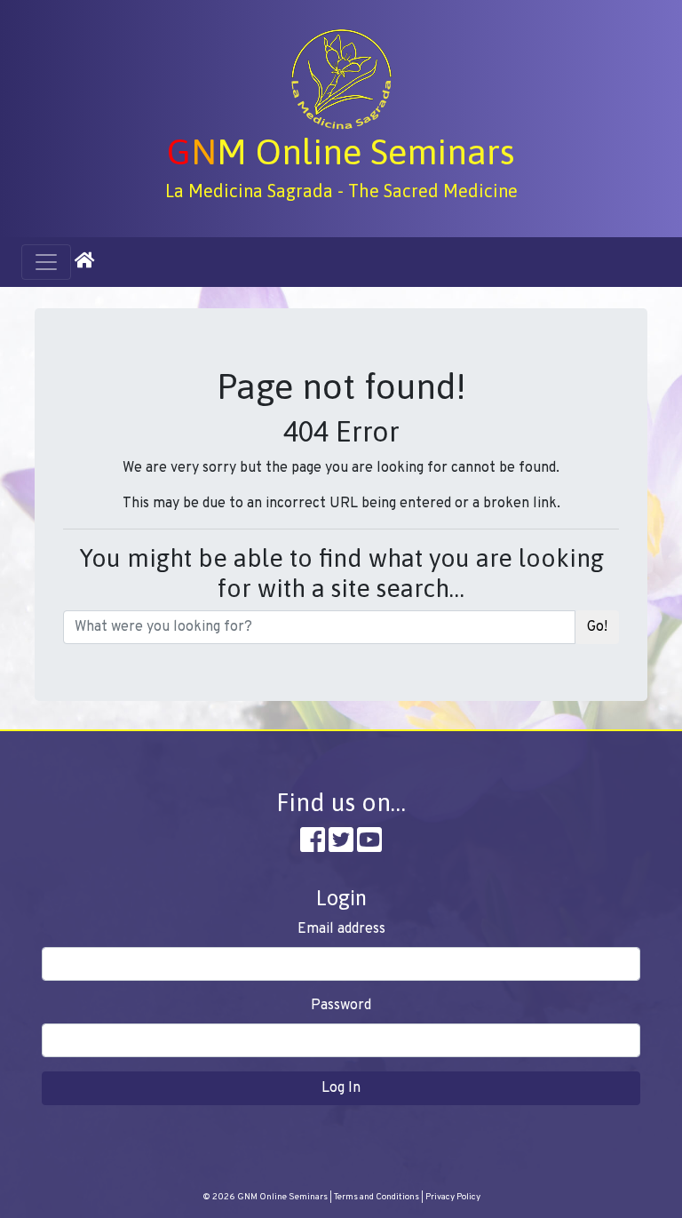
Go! (597, 627)
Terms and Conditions (376, 1197)
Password (341, 1006)
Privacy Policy (452, 1197)
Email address (341, 929)
